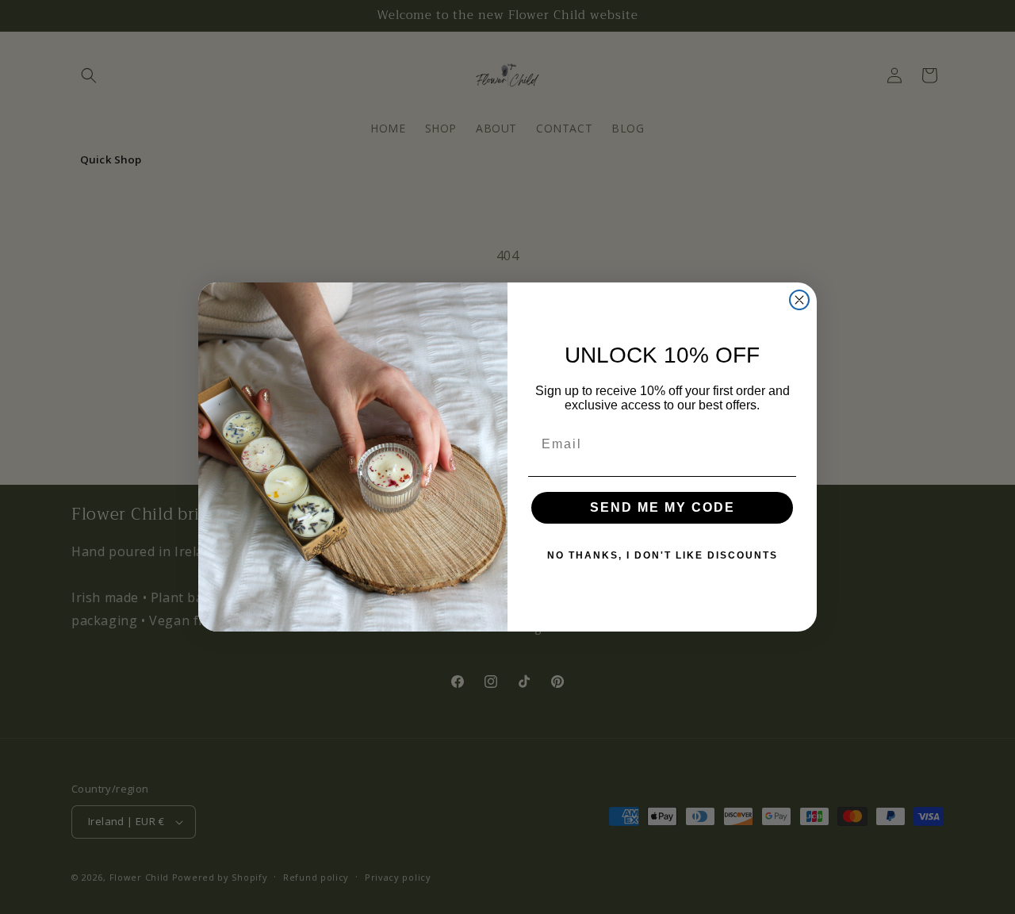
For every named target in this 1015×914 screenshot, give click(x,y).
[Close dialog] (799, 299)
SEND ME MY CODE (662, 507)
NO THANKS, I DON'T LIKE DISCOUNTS (662, 555)
